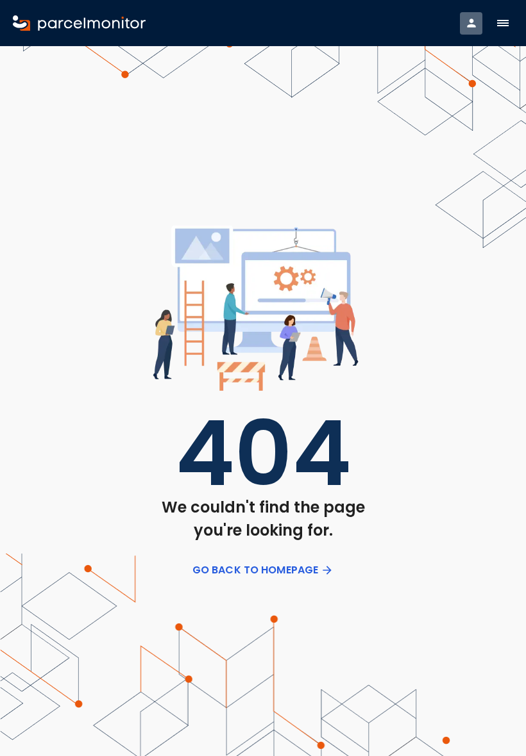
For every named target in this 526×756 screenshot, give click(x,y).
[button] (503, 23)
